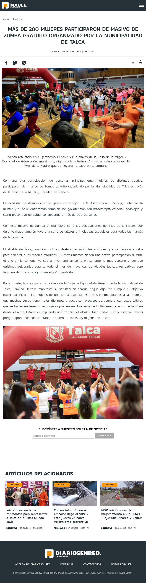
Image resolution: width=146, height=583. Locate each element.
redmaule (11, 528)
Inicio (6, 19)
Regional (18, 19)
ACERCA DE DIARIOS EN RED (32, 564)
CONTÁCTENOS (92, 564)
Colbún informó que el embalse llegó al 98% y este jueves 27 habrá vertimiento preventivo (71, 516)
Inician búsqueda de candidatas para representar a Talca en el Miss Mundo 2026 (27, 516)
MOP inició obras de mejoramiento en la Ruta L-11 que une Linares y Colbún (121, 514)
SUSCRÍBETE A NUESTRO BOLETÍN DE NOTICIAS (73, 429)
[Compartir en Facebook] (6, 64)
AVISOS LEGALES (120, 564)
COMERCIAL (67, 564)
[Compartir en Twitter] (15, 64)
